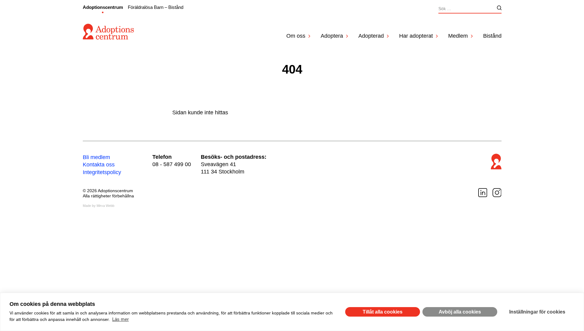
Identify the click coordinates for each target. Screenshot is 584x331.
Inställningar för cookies (537, 311)
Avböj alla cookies (460, 311)
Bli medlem (96, 157)
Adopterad (371, 36)
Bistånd (492, 36)
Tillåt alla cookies (383, 311)
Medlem (458, 36)
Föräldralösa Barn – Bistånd (155, 7)
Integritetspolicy (102, 172)
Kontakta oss (99, 165)
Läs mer (120, 319)
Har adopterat (416, 36)
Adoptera (332, 36)
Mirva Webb (105, 205)
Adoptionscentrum (103, 7)
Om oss (295, 36)
